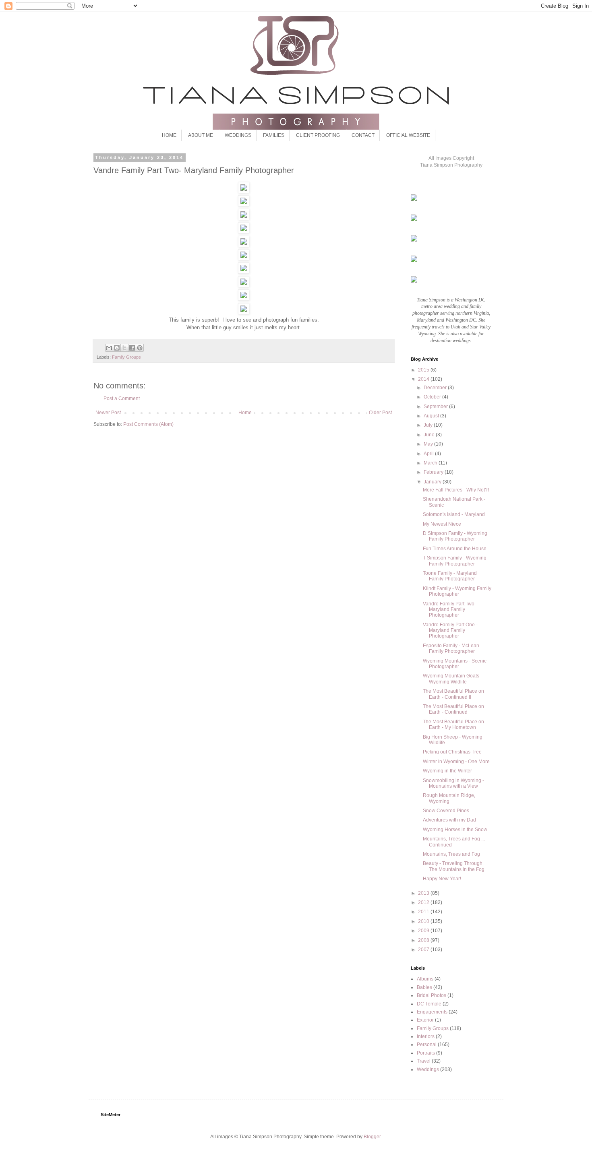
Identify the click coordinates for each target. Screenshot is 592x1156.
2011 (424, 911)
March (431, 463)
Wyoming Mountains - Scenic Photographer (454, 663)
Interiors (426, 1036)
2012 (424, 902)
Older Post (380, 412)
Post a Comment (121, 398)
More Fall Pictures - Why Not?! (456, 490)
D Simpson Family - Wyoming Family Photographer (455, 536)
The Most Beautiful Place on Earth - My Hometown (453, 724)
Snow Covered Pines (446, 810)
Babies (424, 987)
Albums (425, 979)
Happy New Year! (442, 878)
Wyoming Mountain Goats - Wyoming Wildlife (452, 678)
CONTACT (363, 135)
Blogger (372, 1136)
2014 (424, 379)
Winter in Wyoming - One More (456, 761)
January (433, 482)
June (430, 435)
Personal (427, 1044)
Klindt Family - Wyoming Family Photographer (457, 591)
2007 (424, 949)
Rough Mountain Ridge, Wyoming (449, 798)
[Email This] (109, 348)
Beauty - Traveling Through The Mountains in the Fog (453, 866)
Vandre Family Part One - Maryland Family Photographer (450, 630)
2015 (424, 370)
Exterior (425, 1020)
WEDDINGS (238, 135)
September (436, 406)
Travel (424, 1061)
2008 (424, 940)
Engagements (432, 1012)
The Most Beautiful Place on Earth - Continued (453, 709)
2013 (424, 893)
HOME (169, 135)
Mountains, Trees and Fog (451, 854)
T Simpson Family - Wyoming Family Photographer (454, 560)
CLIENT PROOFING (318, 135)
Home (245, 412)
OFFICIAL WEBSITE (408, 135)
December (436, 387)
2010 (424, 921)
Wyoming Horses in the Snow (455, 829)
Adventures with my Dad (449, 820)
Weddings (428, 1069)
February (434, 472)
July (429, 425)
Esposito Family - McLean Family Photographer (451, 648)
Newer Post (108, 412)
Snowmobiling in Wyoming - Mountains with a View (453, 783)
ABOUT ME (200, 135)
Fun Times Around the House (454, 548)
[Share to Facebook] (132, 348)
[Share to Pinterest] (140, 348)
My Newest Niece (442, 524)
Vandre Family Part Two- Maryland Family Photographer (449, 609)
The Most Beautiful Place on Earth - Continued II (453, 694)
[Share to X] (124, 348)
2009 (424, 930)
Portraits (426, 1053)
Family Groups (126, 357)
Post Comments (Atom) (148, 424)
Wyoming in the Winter (447, 771)
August (432, 416)
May (429, 444)
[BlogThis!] (117, 348)
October (433, 397)
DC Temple (429, 1004)
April (429, 453)
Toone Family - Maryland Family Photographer (450, 576)
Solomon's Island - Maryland (454, 514)
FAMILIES (273, 135)
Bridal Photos (431, 995)
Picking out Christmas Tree (452, 752)
